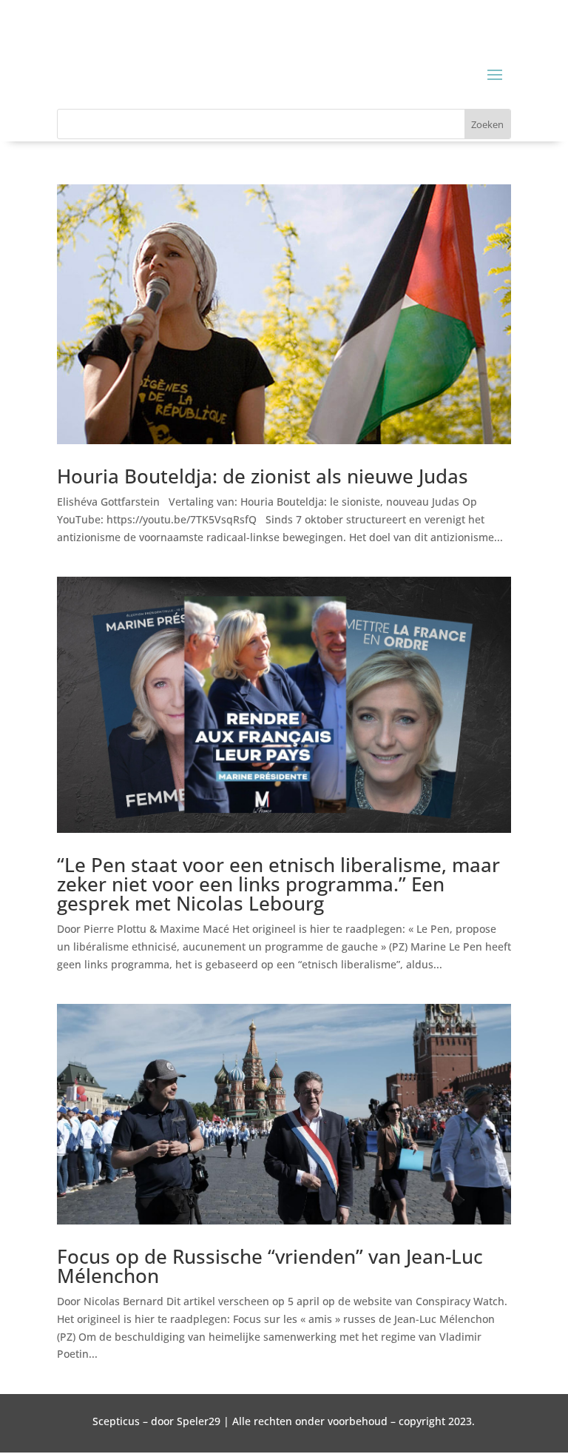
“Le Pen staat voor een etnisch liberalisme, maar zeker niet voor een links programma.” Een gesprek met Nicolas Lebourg (278, 884)
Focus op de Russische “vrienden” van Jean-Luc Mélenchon (270, 1266)
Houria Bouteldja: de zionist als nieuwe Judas (262, 476)
